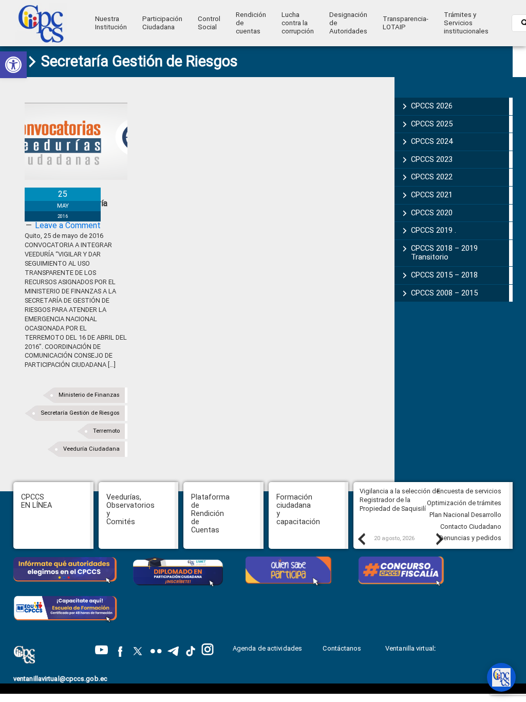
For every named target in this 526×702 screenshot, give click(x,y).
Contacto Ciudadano (470, 526)
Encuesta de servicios (469, 491)
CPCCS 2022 (432, 176)
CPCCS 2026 (432, 105)
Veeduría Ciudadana (91, 449)
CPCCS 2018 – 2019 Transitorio (444, 253)
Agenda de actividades (267, 648)
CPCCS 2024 (432, 141)
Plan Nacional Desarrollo (465, 515)
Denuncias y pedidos (470, 538)
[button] (13, 64)
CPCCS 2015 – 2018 (444, 275)
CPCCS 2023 (432, 159)
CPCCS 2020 (432, 212)
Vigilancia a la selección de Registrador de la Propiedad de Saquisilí (400, 499)
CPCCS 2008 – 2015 (444, 293)
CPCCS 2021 (432, 194)
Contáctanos (343, 648)
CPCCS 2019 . (433, 230)
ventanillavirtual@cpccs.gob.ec (60, 678)
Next (439, 538)
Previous (361, 538)
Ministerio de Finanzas (89, 395)
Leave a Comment (68, 225)
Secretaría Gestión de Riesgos (80, 413)
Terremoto (106, 431)
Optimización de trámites (464, 503)
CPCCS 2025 (432, 123)
